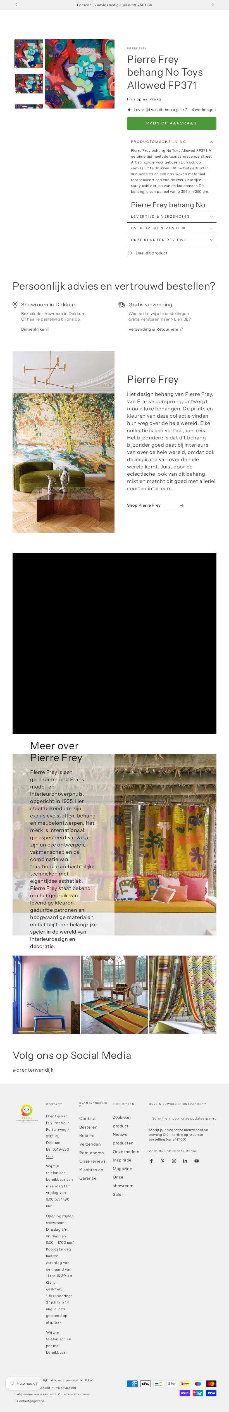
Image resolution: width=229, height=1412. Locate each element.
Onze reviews (92, 1161)
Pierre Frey (137, 48)
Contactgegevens (30, 1401)
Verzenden (90, 1144)
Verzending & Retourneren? (155, 329)
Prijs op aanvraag (171, 123)
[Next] (106, 73)
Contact (87, 1118)
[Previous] (53, 73)
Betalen (86, 1135)
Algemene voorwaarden (35, 1394)
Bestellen (88, 1127)
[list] (114, 320)
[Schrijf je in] (213, 1118)
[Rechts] (212, 5)
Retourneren (91, 1152)
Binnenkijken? (35, 329)
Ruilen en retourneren (74, 1394)
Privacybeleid (65, 1388)
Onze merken (126, 1151)
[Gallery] (64, 74)
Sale (117, 1194)
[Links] (17, 5)
